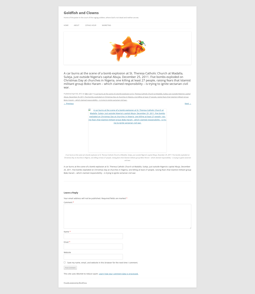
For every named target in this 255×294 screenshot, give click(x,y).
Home (66, 25)
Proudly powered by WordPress (75, 283)
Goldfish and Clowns (81, 12)
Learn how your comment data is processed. (118, 273)
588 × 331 (88, 94)
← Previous (69, 103)
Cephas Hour (90, 25)
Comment (69, 202)
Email (67, 242)
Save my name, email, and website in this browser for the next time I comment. (102, 262)
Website (67, 252)
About (76, 25)
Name (67, 231)
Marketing (106, 25)
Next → (188, 103)
